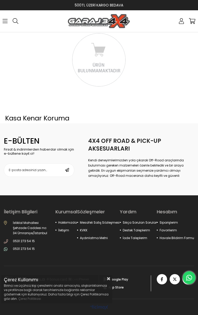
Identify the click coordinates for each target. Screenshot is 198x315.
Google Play (118, 279)
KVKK (83, 230)
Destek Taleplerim (136, 230)
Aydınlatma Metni (94, 238)
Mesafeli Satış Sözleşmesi (100, 222)
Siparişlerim (169, 222)
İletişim (63, 230)
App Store (116, 287)
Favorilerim (168, 230)
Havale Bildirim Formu (177, 238)
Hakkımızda (67, 222)
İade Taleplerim (135, 238)
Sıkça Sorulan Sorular (140, 222)
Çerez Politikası (29, 298)
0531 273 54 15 (24, 241)
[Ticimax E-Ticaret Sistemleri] (99, 307)
